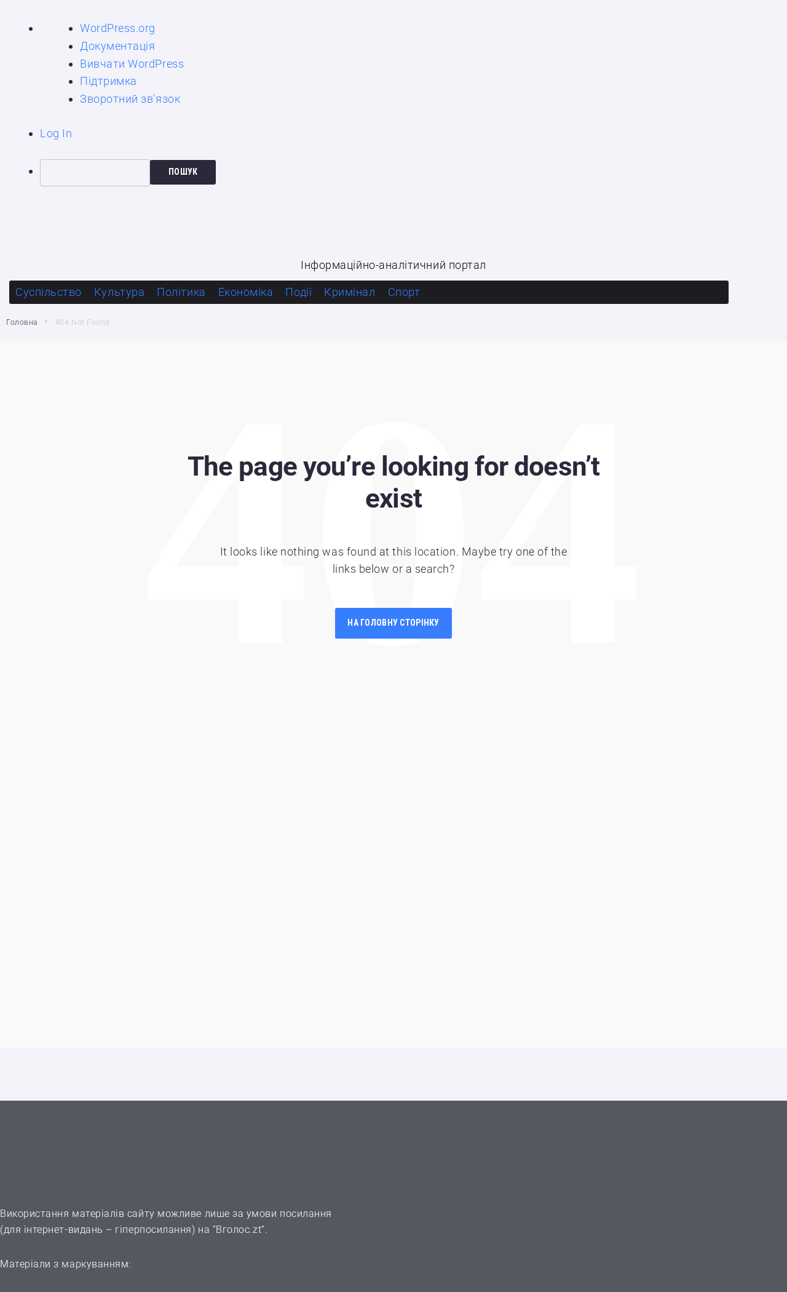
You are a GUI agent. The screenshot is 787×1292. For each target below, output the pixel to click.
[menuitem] (413, 172)
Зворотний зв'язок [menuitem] (130, 98)
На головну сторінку (393, 623)
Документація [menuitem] (117, 45)
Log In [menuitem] (56, 133)
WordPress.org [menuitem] (118, 28)
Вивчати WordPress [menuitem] (132, 63)
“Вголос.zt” (239, 1229)
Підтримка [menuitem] (108, 80)
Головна (22, 322)
